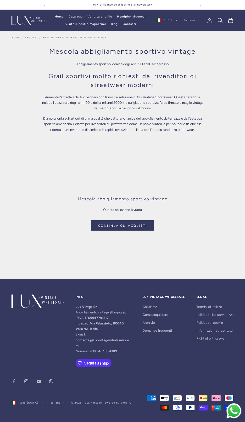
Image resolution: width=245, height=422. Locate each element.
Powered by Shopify (117, 402)
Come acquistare (155, 315)
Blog (114, 24)
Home (59, 16)
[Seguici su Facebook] (13, 381)
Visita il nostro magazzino (85, 24)
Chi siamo (150, 307)
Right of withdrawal (210, 338)
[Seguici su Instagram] (26, 381)
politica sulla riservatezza (215, 315)
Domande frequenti (157, 331)
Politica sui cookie (209, 323)
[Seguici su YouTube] (38, 381)
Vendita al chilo (100, 16)
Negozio (31, 37)
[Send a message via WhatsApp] (234, 411)
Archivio (149, 323)
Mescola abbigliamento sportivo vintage (74, 37)
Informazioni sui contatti (214, 331)
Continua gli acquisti (122, 225)
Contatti (129, 24)
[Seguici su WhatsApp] (51, 381)
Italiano (189, 20)
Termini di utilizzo (209, 307)
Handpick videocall (132, 16)
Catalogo (76, 16)
